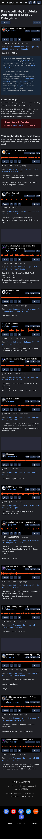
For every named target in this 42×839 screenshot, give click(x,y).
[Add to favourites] (15, 39)
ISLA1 (10, 153)
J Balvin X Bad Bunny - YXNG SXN (20, 522)
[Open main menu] (3, 2)
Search (37, 23)
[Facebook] (6, 811)
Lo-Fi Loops (17, 211)
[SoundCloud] (36, 811)
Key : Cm (9, 587)
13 (39, 251)
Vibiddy (11, 657)
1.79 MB (5, 49)
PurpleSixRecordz (14, 251)
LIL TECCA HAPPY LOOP (16, 151)
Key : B (8, 475)
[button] (39, 2)
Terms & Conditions (13, 793)
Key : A (11, 171)
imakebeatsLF (13, 456)
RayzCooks (12, 569)
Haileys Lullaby (12, 399)
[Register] (34, 2)
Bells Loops (30, 47)
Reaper (15, 508)
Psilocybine (12, 31)
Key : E (11, 380)
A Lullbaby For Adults (15, 28)
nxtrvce (11, 609)
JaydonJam (12, 401)
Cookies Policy (14, 796)
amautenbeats (13, 702)
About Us (15, 786)
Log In (14, 125)
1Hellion (11, 361)
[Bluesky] (21, 811)
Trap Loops (17, 267)
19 (39, 153)
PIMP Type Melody (14, 487)
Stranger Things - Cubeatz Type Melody (23, 655)
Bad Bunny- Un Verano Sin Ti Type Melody (21, 698)
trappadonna (13, 326)
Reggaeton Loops (19, 309)
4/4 (36, 47)
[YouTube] (13, 811)
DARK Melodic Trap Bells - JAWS (19, 739)
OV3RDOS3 (12, 742)
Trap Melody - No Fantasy (17, 606)
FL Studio (24, 49)
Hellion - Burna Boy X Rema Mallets (21, 359)
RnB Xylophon (12, 323)
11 (39, 742)
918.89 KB (5, 627)
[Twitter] (28, 811)
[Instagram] (21, 817)
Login (6, 39)
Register (22, 125)
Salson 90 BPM (12, 290)
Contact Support (28, 786)
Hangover (10, 454)
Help (7, 786)
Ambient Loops (19, 47)
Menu (6, 23)
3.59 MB (6, 543)
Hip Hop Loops (18, 169)
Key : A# (8, 214)
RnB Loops (17, 342)
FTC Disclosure (27, 796)
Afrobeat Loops (19, 377)
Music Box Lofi (12, 193)
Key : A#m (9, 344)
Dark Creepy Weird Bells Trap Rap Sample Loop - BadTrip (20, 247)
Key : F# (8, 508)
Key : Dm (13, 543)
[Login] (30, 2)
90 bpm (9, 47)
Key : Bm (13, 720)
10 (39, 195)
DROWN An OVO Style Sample (19, 567)
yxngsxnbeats (13, 524)
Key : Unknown (14, 49)
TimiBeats (12, 195)
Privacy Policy (29, 793)
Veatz (10, 293)
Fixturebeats (12, 489)
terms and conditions (24, 81)
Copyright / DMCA (21, 789)
